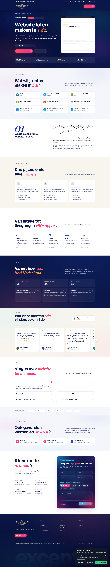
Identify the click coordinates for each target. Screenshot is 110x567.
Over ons (81, 522)
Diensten (49, 6)
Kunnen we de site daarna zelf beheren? (67, 394)
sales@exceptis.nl (91, 543)
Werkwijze (56, 5)
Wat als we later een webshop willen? (67, 399)
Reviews (63, 5)
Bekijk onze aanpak (40, 51)
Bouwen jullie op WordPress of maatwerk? (27, 394)
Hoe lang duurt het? (62, 382)
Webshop (74, 485)
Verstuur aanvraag (85, 503)
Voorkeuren (90, 562)
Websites (42, 522)
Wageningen (41, 410)
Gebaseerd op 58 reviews (89, 319)
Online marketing (44, 527)
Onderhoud (72, 488)
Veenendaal (32, 410)
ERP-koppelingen (44, 530)
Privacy (45, 543)
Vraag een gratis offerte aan (23, 51)
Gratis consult (20, 535)
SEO (79, 485)
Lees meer (69, 343)
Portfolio (81, 525)
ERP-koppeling (64, 488)
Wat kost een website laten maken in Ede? (27, 382)
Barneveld (51, 410)
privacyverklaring (73, 503)
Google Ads (85, 485)
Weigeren (80, 562)
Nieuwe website (64, 485)
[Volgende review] (95, 340)
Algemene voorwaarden (38, 543)
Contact (69, 5)
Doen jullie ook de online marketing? (25, 399)
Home (43, 5)
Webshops (42, 525)
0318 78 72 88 (82, 543)
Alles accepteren (101, 562)
